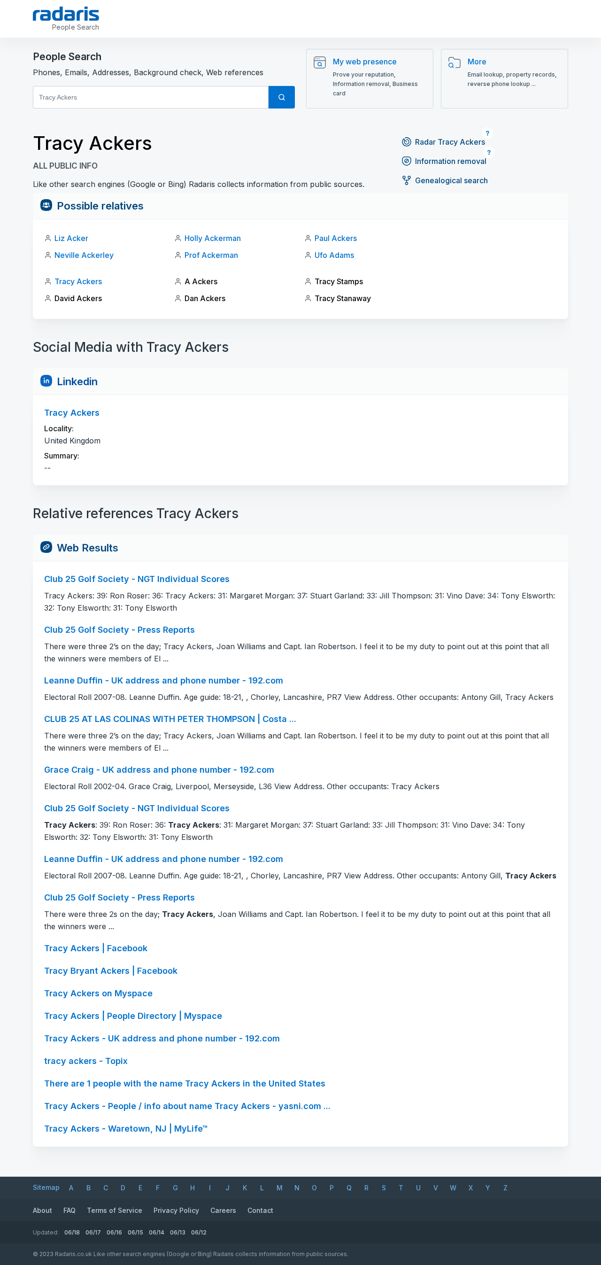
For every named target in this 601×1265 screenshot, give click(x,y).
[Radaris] (66, 14)
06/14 (156, 1232)
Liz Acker (71, 238)
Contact (260, 1210)
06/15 (135, 1232)
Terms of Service (114, 1210)
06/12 (199, 1232)
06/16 (114, 1232)
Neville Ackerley (84, 255)
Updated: (46, 1232)
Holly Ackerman (213, 238)
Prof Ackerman (211, 255)
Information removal (450, 161)
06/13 (177, 1232)
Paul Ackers (336, 238)
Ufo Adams (334, 255)
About (42, 1210)
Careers (223, 1210)
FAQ (69, 1210)
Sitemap (46, 1187)
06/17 (93, 1232)
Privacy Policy (176, 1210)
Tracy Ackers (78, 281)
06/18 (72, 1232)
